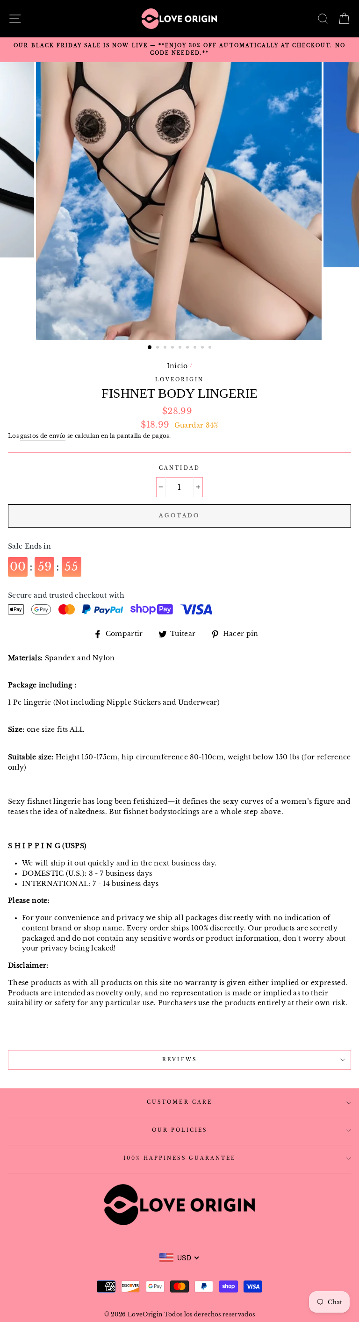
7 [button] (196, 348)
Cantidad (179, 468)
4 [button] (173, 348)
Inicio (177, 366)
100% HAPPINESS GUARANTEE (179, 1158)
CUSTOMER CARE (179, 1102)
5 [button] (181, 348)
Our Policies (179, 1130)
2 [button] (158, 348)
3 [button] (166, 348)
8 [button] (203, 348)
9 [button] (210, 348)
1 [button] (150, 347)
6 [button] (188, 348)
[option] (179, 49)
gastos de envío (42, 436)
